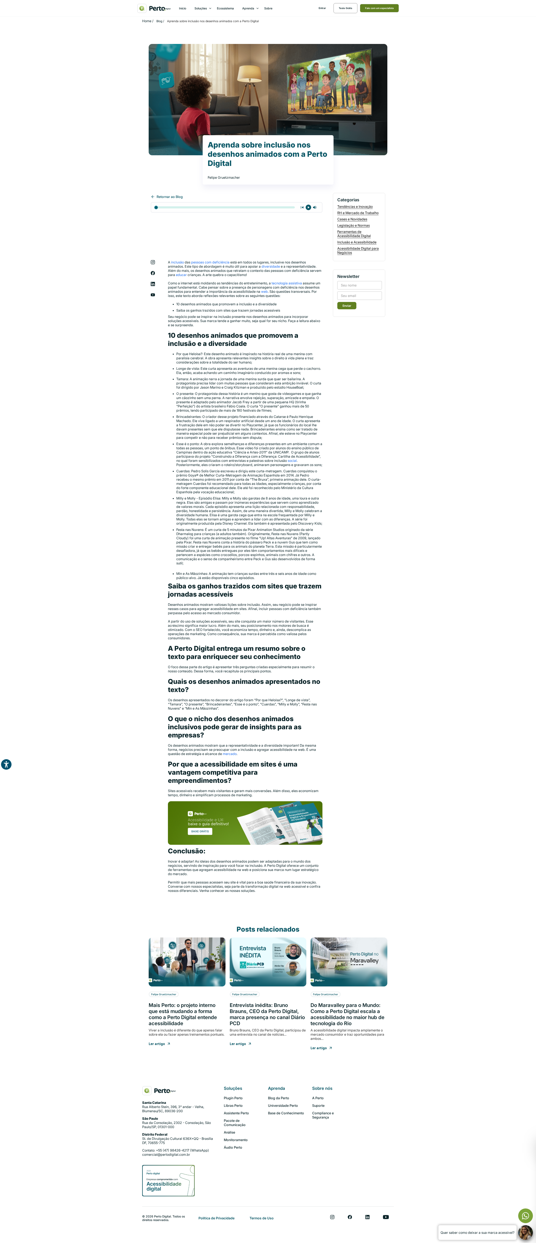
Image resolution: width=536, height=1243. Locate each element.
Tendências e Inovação (355, 206)
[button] (201, 8)
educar (181, 275)
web (264, 291)
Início (182, 8)
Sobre (268, 8)
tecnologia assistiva (287, 283)
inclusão (177, 262)
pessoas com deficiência (210, 262)
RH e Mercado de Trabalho (358, 213)
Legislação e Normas (353, 225)
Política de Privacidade (216, 1218)
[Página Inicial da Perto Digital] (159, 1090)
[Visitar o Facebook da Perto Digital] (350, 1217)
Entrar (322, 8)
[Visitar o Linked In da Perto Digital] (367, 1217)
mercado (230, 754)
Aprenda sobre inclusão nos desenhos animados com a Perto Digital (213, 21)
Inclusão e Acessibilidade (356, 242)
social (292, 460)
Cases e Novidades (352, 219)
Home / (147, 21)
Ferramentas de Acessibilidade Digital (354, 234)
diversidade (271, 266)
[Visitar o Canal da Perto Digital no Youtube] (386, 1217)
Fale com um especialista (379, 8)
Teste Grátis (345, 8)
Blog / (160, 21)
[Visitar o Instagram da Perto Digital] (332, 1217)
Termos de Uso (262, 1218)
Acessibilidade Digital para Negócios (358, 250)
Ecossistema (225, 8)
